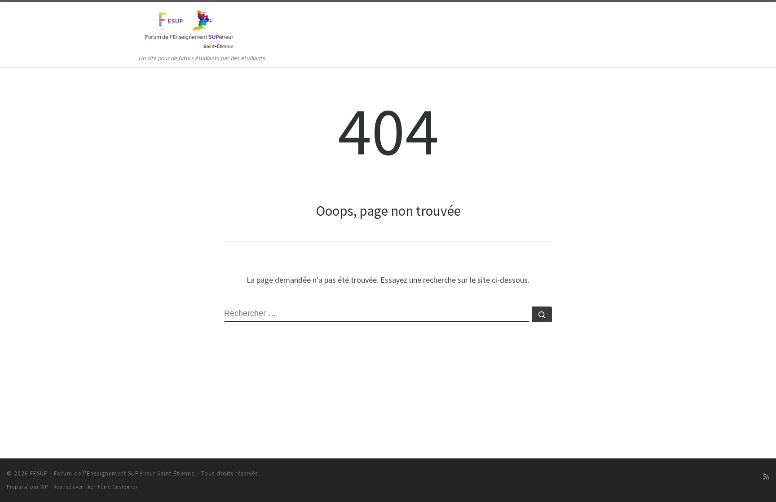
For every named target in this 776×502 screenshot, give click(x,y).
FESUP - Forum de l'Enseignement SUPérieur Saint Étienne (112, 473)
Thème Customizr (116, 487)
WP (44, 487)
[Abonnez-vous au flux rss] (766, 476)
